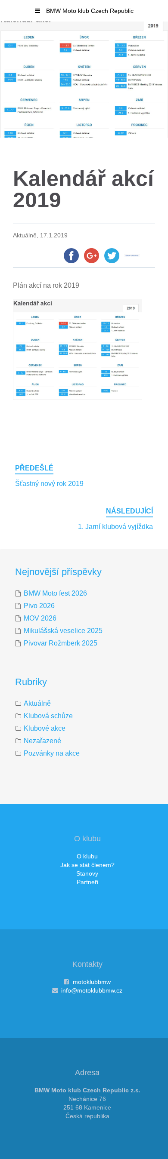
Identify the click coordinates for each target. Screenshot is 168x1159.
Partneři (87, 882)
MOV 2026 (40, 618)
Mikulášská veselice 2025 (63, 630)
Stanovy (87, 873)
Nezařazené (42, 740)
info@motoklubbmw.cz (91, 990)
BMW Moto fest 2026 (55, 593)
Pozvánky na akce (52, 753)
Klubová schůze (48, 715)
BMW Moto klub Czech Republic (89, 10)
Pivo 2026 (39, 605)
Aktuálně (37, 703)
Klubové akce (44, 728)
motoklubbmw (92, 981)
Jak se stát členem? (87, 864)
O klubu (87, 856)
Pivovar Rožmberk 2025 (60, 643)
